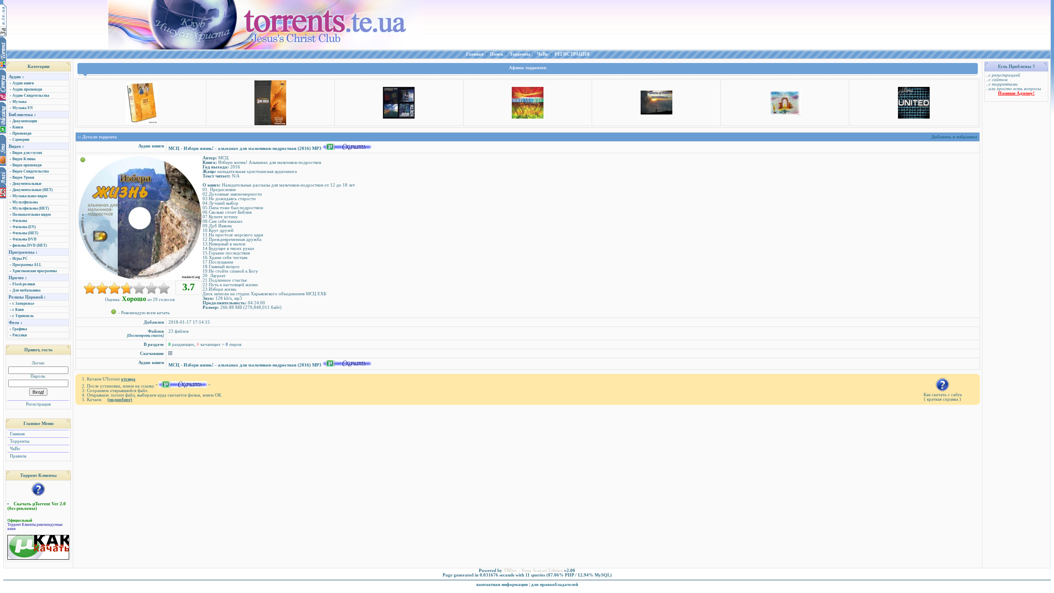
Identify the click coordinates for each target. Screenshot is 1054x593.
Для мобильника (26, 290)
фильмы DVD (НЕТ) (29, 245)
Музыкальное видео (29, 196)
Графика (19, 329)
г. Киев (18, 310)
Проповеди (21, 133)
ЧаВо (14, 448)
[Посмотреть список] (145, 336)
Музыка (19, 102)
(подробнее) (119, 399)
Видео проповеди (27, 165)
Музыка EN (22, 108)
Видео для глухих (27, 153)
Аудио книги (23, 83)
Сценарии (20, 140)
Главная (17, 434)
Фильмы (19, 221)
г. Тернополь (23, 316)
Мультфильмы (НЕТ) (30, 208)
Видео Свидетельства (30, 171)
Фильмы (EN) (24, 227)
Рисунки (19, 335)
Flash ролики (23, 284)
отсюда (128, 379)
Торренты (19, 441)
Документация (24, 121)
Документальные (27, 184)
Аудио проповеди (27, 89)
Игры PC (20, 259)
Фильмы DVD (24, 239)
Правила (17, 456)
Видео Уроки (23, 177)
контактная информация (502, 584)
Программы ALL (27, 265)
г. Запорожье (23, 303)
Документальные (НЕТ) (32, 190)
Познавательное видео (31, 214)
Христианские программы (34, 271)
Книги (17, 127)
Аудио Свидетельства (30, 95)
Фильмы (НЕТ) (25, 233)
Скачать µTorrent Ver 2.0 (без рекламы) (36, 506)
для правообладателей (554, 584)
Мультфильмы (25, 202)
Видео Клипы (23, 159)
